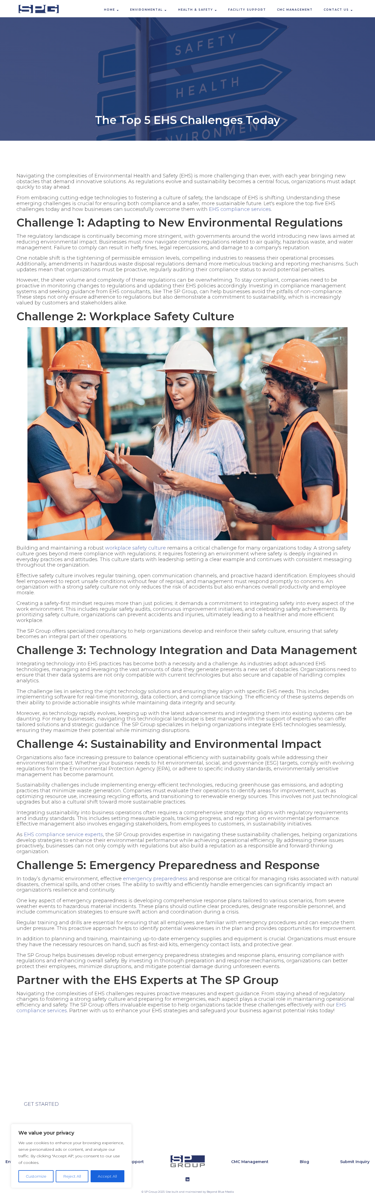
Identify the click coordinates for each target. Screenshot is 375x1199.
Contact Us (336, 10)
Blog (304, 1162)
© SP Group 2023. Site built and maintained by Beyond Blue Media (187, 1192)
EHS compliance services (240, 209)
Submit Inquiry (355, 1162)
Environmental (146, 10)
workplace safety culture (135, 548)
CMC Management (295, 10)
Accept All (107, 1176)
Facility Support (247, 10)
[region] (71, 1156)
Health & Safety (195, 10)
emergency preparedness (155, 879)
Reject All (72, 1176)
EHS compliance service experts (63, 835)
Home (109, 10)
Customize (36, 1176)
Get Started (41, 1104)
